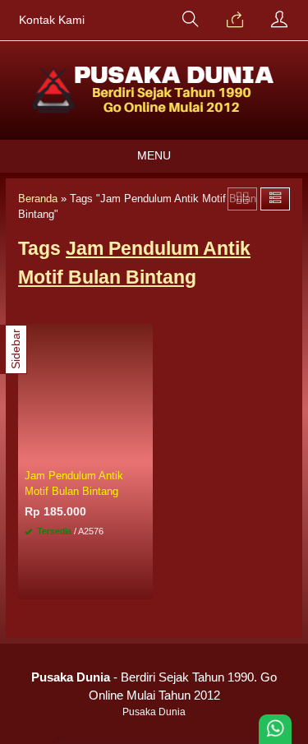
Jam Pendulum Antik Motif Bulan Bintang (74, 483)
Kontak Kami (52, 20)
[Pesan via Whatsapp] (235, 21)
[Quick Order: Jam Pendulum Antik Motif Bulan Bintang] (143, 450)
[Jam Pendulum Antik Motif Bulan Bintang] (85, 393)
